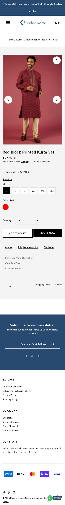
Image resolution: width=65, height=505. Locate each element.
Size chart (7, 179)
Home (10, 39)
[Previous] (8, 100)
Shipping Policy (43, 284)
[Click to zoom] (57, 60)
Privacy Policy (9, 395)
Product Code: (10, 172)
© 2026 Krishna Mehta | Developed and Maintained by (28, 498)
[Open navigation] (8, 22)
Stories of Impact (11, 422)
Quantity (7, 220)
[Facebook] (26, 356)
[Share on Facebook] (5, 286)
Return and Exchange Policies (17, 391)
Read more (33, 452)
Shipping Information (28, 247)
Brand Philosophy (11, 426)
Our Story (7, 417)
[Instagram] (38, 356)
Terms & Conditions (12, 386)
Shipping (25, 161)
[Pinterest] (32, 356)
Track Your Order (11, 430)
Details (8, 247)
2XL (43, 190)
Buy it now (47, 232)
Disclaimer (49, 247)
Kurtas (20, 39)
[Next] (57, 100)
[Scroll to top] (58, 496)
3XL (52, 190)
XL (33, 190)
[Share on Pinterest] (10, 286)
